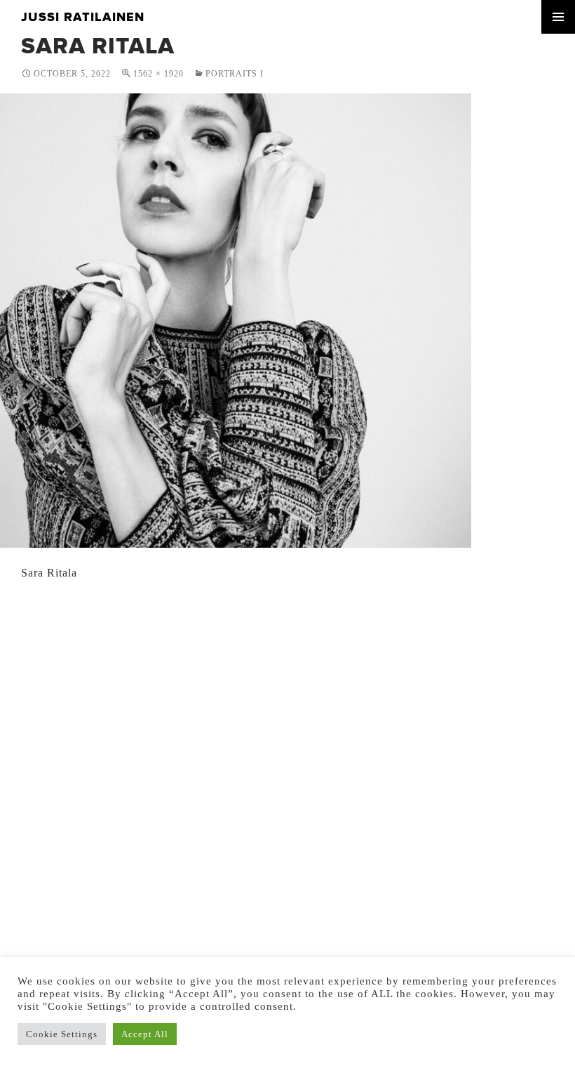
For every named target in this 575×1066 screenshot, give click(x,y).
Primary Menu (558, 17)
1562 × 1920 (158, 74)
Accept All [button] (144, 1034)
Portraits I (234, 74)
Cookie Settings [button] (61, 1034)
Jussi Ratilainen (82, 17)
